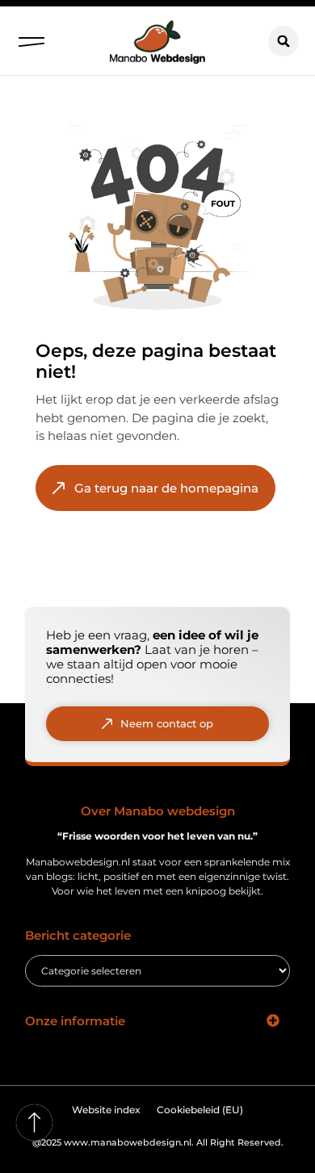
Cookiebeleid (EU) (200, 1110)
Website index (106, 1110)
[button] (31, 38)
